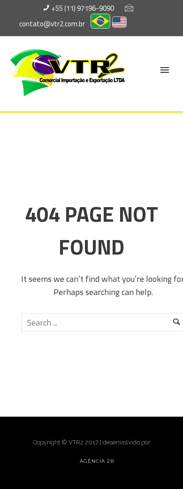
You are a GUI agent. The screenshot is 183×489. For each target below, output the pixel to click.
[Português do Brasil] (100, 23)
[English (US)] (119, 23)
